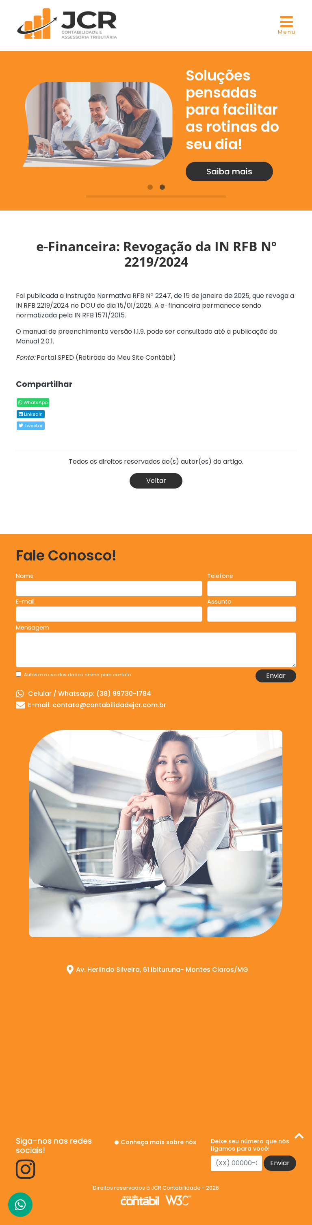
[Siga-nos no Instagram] (25, 1175)
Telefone (220, 576)
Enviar (276, 675)
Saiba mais (229, 171)
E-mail (25, 601)
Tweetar (33, 425)
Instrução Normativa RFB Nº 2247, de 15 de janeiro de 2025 (157, 295)
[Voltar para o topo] (299, 1137)
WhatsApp (35, 402)
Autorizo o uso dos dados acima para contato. (78, 674)
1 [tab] (150, 187)
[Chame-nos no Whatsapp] (20, 1204)
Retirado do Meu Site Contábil (125, 357)
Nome (25, 576)
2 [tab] (162, 187)
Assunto (219, 601)
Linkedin (33, 414)
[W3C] (178, 1200)
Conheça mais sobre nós (158, 1142)
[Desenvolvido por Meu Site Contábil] (140, 1200)
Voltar (156, 480)
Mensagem (32, 627)
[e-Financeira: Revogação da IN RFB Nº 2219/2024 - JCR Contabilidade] (67, 22)
